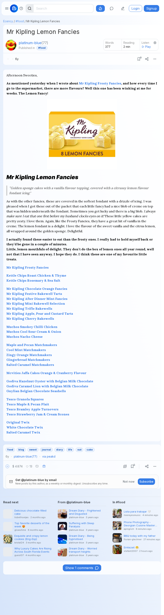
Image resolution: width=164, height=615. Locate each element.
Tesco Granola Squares (25, 399)
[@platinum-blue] (11, 45)
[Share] (146, 59)
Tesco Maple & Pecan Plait (27, 404)
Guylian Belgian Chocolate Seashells (36, 391)
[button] (7, 466)
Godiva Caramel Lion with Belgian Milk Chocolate (47, 386)
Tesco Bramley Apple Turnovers (32, 409)
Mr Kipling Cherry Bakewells (30, 319)
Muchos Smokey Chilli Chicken (31, 327)
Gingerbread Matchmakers (28, 360)
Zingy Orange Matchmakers (29, 355)
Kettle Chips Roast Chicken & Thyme (36, 275)
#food (20, 21)
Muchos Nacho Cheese (24, 337)
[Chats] (111, 8)
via (48, 456)
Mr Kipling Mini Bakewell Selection (35, 303)
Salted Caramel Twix (23, 432)
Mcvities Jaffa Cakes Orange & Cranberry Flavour (46, 373)
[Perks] (100, 8)
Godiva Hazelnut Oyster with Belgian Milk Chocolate (49, 381)
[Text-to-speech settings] (155, 42)
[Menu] (154, 59)
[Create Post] (122, 8)
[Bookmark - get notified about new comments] (138, 59)
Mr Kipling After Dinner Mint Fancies (36, 299)
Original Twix (18, 422)
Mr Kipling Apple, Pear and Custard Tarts (39, 314)
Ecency (8, 21)
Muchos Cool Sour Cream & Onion (33, 332)
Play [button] (148, 46)
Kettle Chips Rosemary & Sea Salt (33, 280)
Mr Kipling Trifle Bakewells (29, 308)
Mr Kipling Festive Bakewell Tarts (34, 294)
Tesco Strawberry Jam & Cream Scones (37, 414)
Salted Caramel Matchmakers (30, 365)
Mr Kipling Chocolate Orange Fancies (36, 289)
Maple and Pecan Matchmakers (31, 345)
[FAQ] (21, 8)
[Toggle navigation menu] (7, 8)
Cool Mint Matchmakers (26, 350)
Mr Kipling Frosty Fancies (100, 83)
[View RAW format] (125, 466)
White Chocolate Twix (24, 427)
